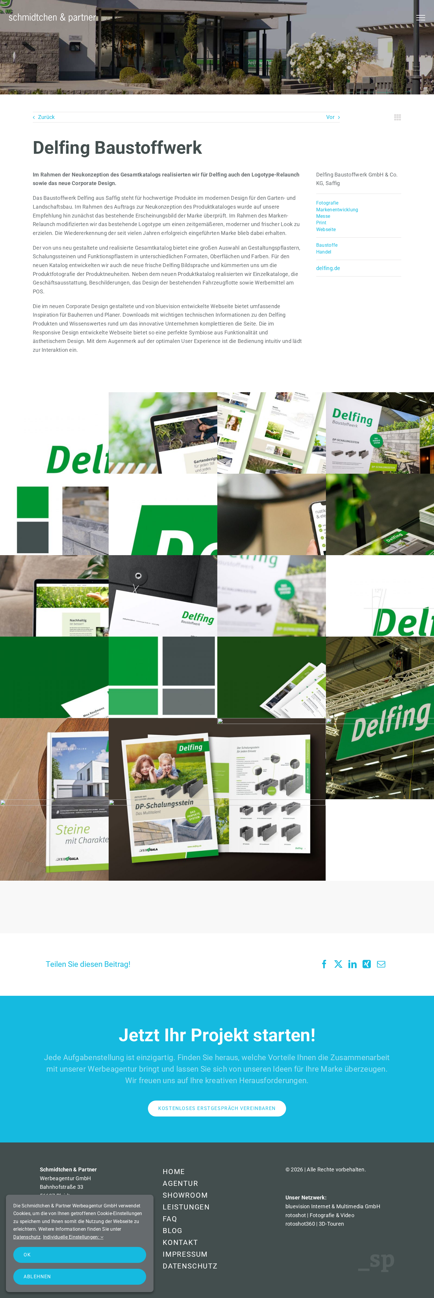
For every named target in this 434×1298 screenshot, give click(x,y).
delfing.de (328, 268)
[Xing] (367, 964)
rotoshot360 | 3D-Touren (314, 1224)
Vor (330, 117)
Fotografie (327, 203)
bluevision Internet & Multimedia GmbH (332, 1206)
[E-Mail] (381, 964)
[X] (338, 964)
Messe (323, 216)
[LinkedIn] (352, 964)
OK (27, 1255)
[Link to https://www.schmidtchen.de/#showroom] (397, 117)
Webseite (326, 229)
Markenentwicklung (337, 209)
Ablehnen (37, 1276)
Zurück (46, 117)
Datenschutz (26, 1237)
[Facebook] (324, 964)
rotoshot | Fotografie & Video (319, 1215)
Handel (324, 252)
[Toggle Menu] (420, 17)
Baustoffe (326, 245)
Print (321, 222)
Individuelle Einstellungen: (72, 1237)
